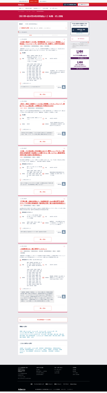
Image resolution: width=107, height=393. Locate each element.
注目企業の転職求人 (40, 374)
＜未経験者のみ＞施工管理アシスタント (33, 249)
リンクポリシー (70, 389)
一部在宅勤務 (50, 350)
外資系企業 (41, 348)
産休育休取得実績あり (40, 11)
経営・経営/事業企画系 (30, 335)
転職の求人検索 (29, 8)
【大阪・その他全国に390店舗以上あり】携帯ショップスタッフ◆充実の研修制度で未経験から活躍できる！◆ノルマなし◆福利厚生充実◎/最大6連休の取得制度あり (42, 153)
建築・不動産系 (23, 337)
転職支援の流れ (79, 33)
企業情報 (74, 367)
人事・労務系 (50, 334)
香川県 (33, 11)
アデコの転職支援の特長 (22, 373)
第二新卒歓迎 (55, 349)
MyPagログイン (21, 368)
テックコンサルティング (39, 384)
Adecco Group (73, 384)
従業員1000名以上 (48, 348)
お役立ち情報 (45, 8)
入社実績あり (57, 350)
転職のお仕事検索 (21, 370)
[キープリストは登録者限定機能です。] (64, 39)
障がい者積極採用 (29, 350)
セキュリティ (63, 389)
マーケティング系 (42, 331)
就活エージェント (57, 384)
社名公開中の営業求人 (40, 372)
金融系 (63, 335)
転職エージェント (49, 384)
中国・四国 (28, 11)
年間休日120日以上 (57, 348)
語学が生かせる (37, 350)
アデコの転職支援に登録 (23, 367)
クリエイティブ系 (50, 331)
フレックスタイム (38, 349)
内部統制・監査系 (48, 335)
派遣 (31, 384)
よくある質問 (56, 371)
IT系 (56, 331)
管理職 (60, 349)
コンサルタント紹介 (21, 376)
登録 (71, 4)
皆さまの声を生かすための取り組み (24, 378)
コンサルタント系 (39, 335)
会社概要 (74, 369)
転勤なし (45, 349)
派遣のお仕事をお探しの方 (23, 1)
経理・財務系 (22, 335)
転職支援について (21, 371)
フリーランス (22, 350)
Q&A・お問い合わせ (58, 367)
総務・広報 (56, 334)
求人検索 (38, 369)
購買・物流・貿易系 (56, 335)
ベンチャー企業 (35, 348)
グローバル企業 (27, 348)
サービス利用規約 (57, 389)
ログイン (84, 4)
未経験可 (50, 349)
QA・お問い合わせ (53, 8)
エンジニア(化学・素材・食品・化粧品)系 (43, 332)
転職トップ (21, 8)
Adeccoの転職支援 (21, 11)
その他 (32, 337)
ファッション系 (35, 331)
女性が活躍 (22, 349)
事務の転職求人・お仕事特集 (41, 371)
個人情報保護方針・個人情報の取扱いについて (43, 389)
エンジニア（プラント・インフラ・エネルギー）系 (30, 334)
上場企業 (21, 348)
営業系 (21, 331)
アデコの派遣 (75, 372)
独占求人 (21, 352)
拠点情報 (74, 371)
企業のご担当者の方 (43, 1)
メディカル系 (43, 334)
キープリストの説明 (88, 42)
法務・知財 (61, 334)
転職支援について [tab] (37, 8)
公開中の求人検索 (39, 367)
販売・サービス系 (27, 331)
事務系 (28, 337)
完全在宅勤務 (44, 350)
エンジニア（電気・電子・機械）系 (27, 332)
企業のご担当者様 (76, 374)
